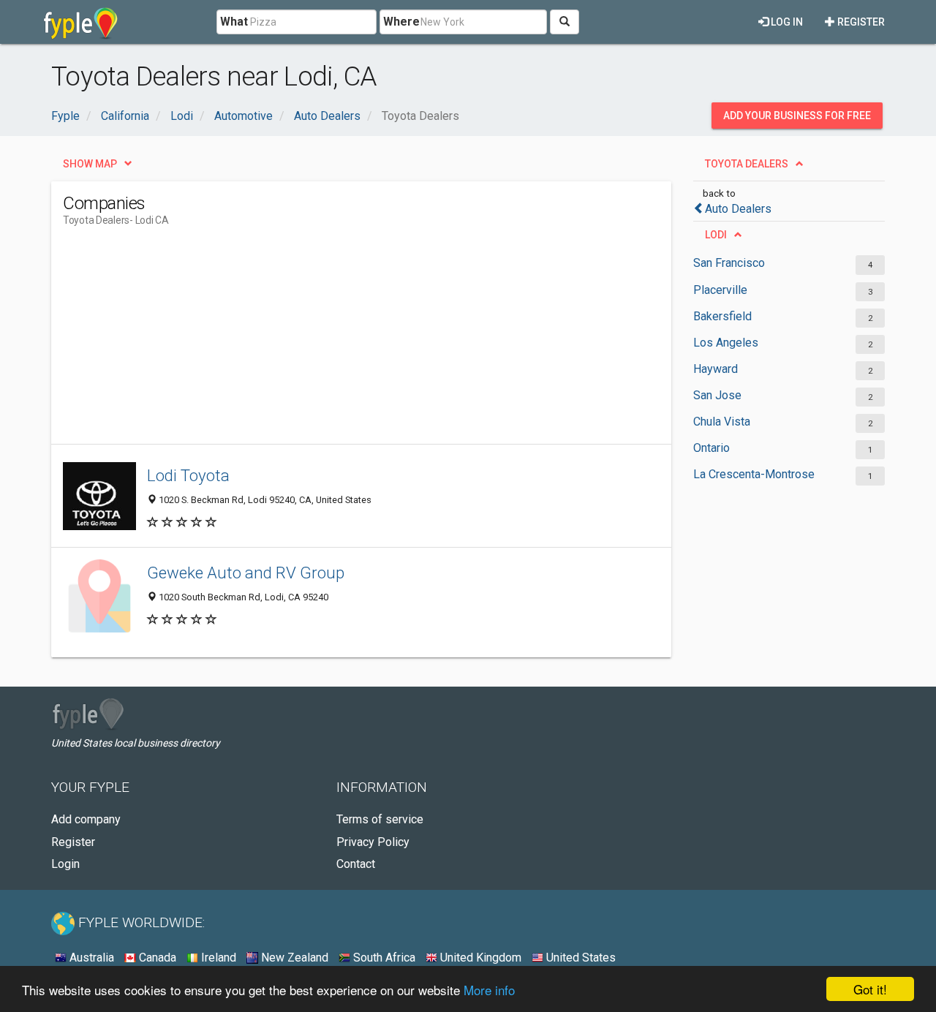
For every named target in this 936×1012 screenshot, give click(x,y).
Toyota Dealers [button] (746, 164)
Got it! (870, 989)
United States (579, 957)
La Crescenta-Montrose (754, 474)
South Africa (382, 957)
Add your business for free (797, 115)
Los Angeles (725, 343)
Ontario (711, 448)
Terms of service (379, 819)
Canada (156, 957)
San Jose (717, 395)
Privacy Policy (373, 842)
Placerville (720, 290)
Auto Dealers (738, 209)
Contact (355, 864)
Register (860, 22)
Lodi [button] (716, 235)
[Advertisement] (329, 341)
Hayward (715, 369)
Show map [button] (90, 164)
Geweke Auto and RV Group (245, 572)
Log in (786, 22)
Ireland (217, 957)
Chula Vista (721, 421)
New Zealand (293, 957)
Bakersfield (722, 316)
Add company (86, 819)
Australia (90, 957)
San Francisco (729, 263)
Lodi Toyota (188, 475)
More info (489, 990)
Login (65, 864)
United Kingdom (479, 957)
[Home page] (80, 22)
